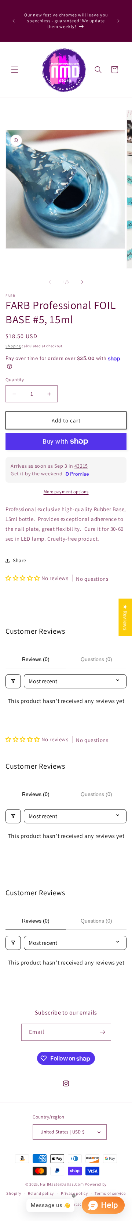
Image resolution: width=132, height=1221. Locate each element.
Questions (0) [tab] (96, 659)
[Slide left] (50, 282)
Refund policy (41, 1193)
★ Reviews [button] (125, 617)
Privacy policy (74, 1193)
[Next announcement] (118, 21)
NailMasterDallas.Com (62, 1184)
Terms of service (110, 1193)
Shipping (13, 346)
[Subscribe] (103, 1032)
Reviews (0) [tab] (36, 659)
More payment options (66, 491)
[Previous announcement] (14, 21)
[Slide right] (82, 282)
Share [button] (19, 560)
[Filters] (13, 681)
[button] (15, 70)
